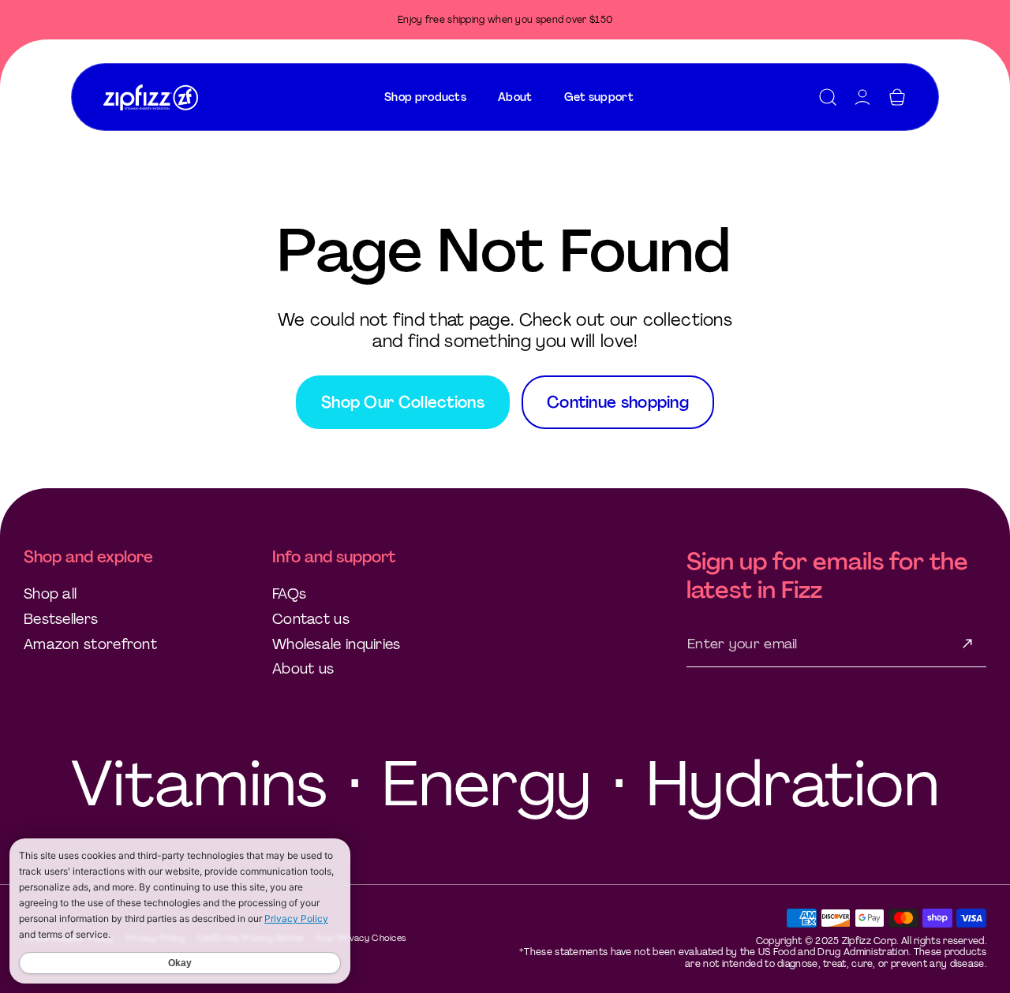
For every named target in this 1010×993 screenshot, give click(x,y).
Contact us (311, 619)
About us (303, 668)
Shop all (50, 593)
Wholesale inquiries (336, 644)
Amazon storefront (90, 644)
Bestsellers (61, 619)
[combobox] (425, 97)
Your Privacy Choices (360, 937)
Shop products (425, 97)
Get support (599, 97)
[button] (827, 97)
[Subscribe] (967, 644)
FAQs (289, 593)
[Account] (862, 97)
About (515, 97)
